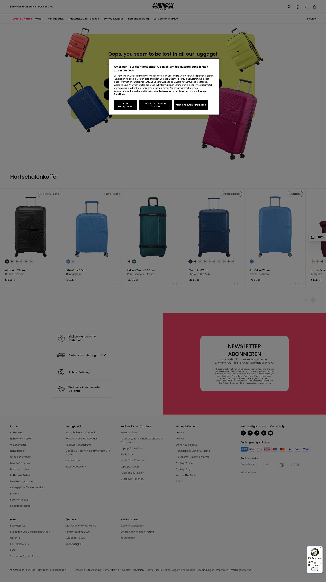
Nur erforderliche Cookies (155, 105)
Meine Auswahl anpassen (191, 104)
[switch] (314, 569)
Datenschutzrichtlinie (171, 91)
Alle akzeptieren (125, 105)
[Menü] (321, 548)
